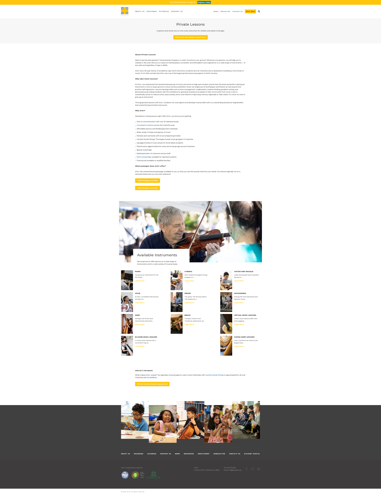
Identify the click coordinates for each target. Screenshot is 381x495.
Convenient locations (145, 125)
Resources (189, 454)
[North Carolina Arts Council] (138, 475)
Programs (138, 454)
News (177, 454)
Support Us (165, 454)
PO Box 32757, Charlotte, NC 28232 (207, 470)
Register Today (204, 2)
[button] (140, 11)
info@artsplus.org (234, 470)
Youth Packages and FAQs (147, 180)
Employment (204, 454)
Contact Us (234, 454)
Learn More (139, 281)
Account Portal (252, 454)
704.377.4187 (231, 468)
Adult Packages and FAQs (147, 188)
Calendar (151, 454)
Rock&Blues (152, 377)
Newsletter (219, 454)
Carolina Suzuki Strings (214, 375)
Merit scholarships (144, 157)
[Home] (124, 11)
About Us (125, 454)
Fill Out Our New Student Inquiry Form (190, 37)
